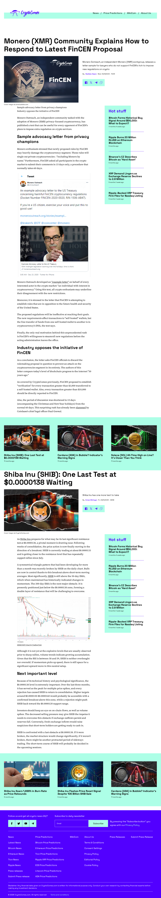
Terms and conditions (60, 895)
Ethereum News (16, 853)
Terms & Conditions (94, 842)
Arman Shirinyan (91, 500)
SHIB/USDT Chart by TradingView (29, 645)
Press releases (15, 870)
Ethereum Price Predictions (49, 848)
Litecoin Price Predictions (48, 870)
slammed (81, 407)
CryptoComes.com (22, 533)
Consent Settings (93, 848)
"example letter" (60, 281)
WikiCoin (131, 13)
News (96, 13)
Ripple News (14, 865)
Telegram (32, 823)
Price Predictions (113, 13)
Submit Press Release (142, 837)
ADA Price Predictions (46, 876)
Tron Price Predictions (46, 853)
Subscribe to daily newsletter (70, 816)
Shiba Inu (25, 539)
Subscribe (98, 823)
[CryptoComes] (25, 13)
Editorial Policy (92, 859)
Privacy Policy (132, 825)
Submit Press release (18, 876)
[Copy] (101, 82)
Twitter (18, 823)
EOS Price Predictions (46, 865)
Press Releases (117, 837)
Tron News (13, 859)
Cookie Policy (91, 865)
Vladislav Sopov (91, 74)
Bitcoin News (15, 848)
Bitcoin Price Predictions (47, 842)
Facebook (11, 823)
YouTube (25, 823)
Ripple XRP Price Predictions (49, 859)
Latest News (14, 842)
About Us (146, 13)
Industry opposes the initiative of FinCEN (38, 111)
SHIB (50, 576)
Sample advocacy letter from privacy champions (42, 107)
